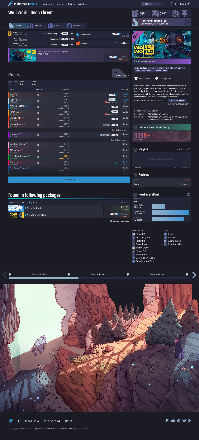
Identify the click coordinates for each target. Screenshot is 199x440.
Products (172, 237)
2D (176, 68)
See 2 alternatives (118, 140)
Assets (171, 234)
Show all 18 (69, 179)
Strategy (143, 68)
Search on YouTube (145, 261)
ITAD (107, 125)
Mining (137, 71)
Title (23, 202)
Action (151, 68)
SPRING (106, 135)
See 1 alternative (119, 130)
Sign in (183, 4)
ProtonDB (140, 241)
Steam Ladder (142, 248)
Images (15, 202)
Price (123, 202)
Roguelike (169, 68)
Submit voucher (175, 244)
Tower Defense (161, 71)
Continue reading (177, 100)
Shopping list (123, 76)
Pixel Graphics (147, 71)
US (33, 421)
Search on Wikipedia (145, 258)
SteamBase (141, 254)
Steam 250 (141, 251)
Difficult (181, 68)
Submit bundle (174, 241)
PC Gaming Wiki (143, 237)
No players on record (161, 159)
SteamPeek (141, 244)
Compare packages (120, 221)
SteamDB (140, 234)
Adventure (159, 68)
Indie (137, 68)
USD (53, 421)
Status (70, 421)
